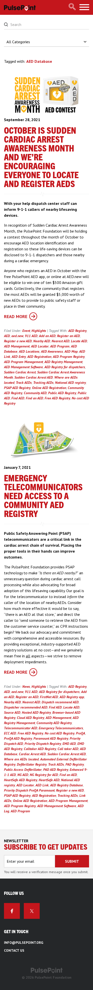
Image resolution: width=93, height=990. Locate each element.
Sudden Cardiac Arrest (20, 372)
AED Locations (29, 351)
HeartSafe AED (49, 780)
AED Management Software (23, 367)
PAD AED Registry (55, 769)
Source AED (12, 712)
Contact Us (14, 950)
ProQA (80, 733)
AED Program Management (23, 362)
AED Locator (40, 346)
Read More (15, 316)
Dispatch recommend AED (60, 702)
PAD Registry (74, 764)
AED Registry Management (63, 362)
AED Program (59, 346)
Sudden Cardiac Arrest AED (33, 377)
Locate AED (79, 341)
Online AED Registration (49, 388)
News (26, 686)
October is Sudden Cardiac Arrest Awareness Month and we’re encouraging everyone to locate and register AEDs (41, 158)
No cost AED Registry (59, 733)
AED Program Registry (69, 356)
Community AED (35, 393)
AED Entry (19, 356)
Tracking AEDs (43, 382)
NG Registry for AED (44, 775)
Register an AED (68, 336)
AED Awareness (52, 351)
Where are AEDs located (21, 759)
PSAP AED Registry (17, 388)
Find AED (17, 398)
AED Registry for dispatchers (64, 367)
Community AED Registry (54, 723)
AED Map (71, 351)
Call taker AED (68, 749)
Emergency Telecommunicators (61, 728)
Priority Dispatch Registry (43, 743)
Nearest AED (60, 341)
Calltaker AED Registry (40, 749)
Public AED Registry (62, 393)
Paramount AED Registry (50, 738)
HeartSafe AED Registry (20, 780)
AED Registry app (72, 697)
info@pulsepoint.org (23, 942)
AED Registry (77, 330)
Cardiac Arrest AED (32, 754)
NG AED (22, 775)
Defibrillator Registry (32, 764)
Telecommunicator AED (20, 728)
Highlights (38, 330)
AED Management (17, 346)
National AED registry (70, 382)
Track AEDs (24, 382)
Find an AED (34, 398)
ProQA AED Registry (18, 738)
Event (26, 330)
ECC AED (10, 733)
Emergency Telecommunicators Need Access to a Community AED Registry (43, 496)
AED (7, 336)
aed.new (17, 336)
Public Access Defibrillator (23, 769)
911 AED (31, 336)
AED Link (42, 785)
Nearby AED (41, 341)
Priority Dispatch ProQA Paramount (29, 790)
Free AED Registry (57, 398)
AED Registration (39, 356)
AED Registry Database (66, 785)
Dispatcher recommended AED (25, 707)
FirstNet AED (49, 697)
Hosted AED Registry (36, 712)
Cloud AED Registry (30, 717)
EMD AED (69, 743)
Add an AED (47, 336)
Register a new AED (18, 341)
